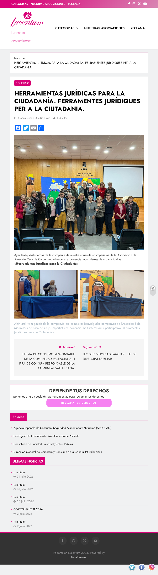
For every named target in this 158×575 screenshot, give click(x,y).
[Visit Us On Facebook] (142, 572)
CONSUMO (22, 83)
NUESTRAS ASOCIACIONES (48, 4)
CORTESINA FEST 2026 (28, 509)
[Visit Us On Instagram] (151, 572)
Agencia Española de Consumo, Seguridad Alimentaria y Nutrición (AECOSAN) (62, 428)
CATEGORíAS (19, 4)
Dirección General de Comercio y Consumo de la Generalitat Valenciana (57, 452)
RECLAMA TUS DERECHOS (79, 403)
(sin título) (19, 472)
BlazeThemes (78, 557)
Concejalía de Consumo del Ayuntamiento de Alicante (46, 436)
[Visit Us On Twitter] (132, 572)
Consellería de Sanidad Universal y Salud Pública (43, 444)
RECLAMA (74, 4)
